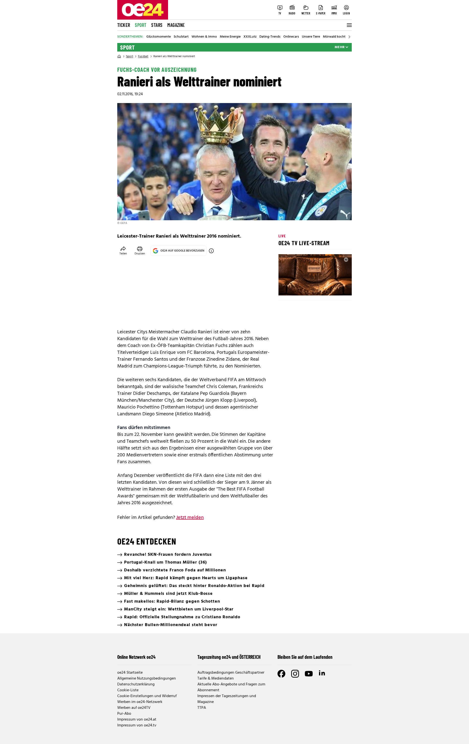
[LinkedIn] (322, 674)
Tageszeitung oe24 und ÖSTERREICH (229, 657)
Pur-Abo (124, 714)
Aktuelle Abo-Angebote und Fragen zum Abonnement (231, 687)
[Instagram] (295, 674)
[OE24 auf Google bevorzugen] (211, 251)
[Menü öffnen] (349, 25)
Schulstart (181, 37)
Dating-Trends (269, 37)
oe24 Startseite (130, 673)
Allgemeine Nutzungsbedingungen (146, 678)
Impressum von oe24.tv (136, 725)
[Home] (119, 56)
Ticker (123, 25)
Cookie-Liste (128, 690)
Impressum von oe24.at (136, 719)
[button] (286, 288)
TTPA (201, 708)
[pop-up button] (336, 288)
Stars (156, 25)
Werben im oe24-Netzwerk (139, 702)
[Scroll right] (349, 36)
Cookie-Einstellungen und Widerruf (147, 696)
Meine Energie (230, 37)
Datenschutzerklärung (136, 684)
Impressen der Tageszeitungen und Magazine (226, 699)
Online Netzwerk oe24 (136, 657)
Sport (140, 25)
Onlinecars (291, 37)
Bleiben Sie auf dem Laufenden (304, 657)
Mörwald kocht (334, 37)
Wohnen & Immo (204, 37)
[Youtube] (309, 674)
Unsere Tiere (311, 37)
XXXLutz (250, 37)
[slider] (302, 288)
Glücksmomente (158, 37)
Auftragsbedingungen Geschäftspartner (230, 673)
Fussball (143, 56)
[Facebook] (281, 674)
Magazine (176, 25)
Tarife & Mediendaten (215, 678)
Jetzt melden (190, 517)
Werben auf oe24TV (133, 708)
